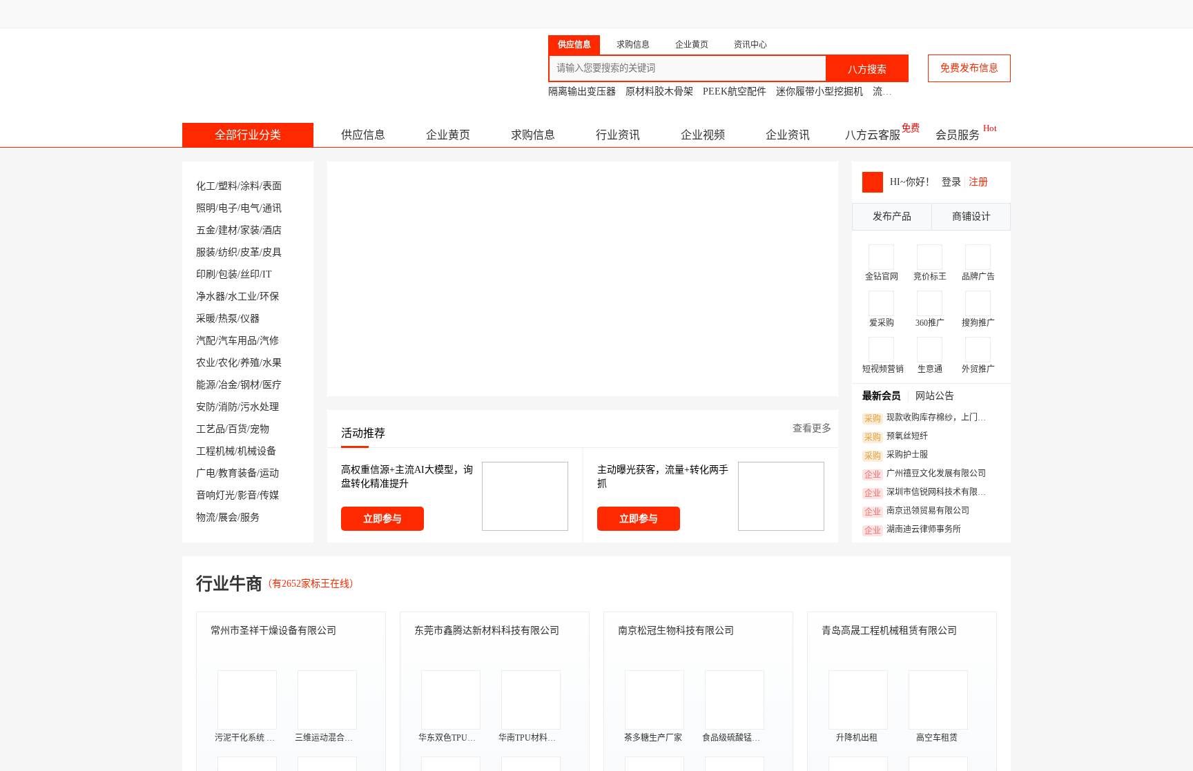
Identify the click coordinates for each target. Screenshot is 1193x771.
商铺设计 (971, 216)
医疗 (272, 385)
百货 (237, 429)
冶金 (227, 385)
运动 (269, 473)
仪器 (250, 318)
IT (267, 274)
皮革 (250, 252)
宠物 (259, 429)
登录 (951, 182)
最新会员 (881, 396)
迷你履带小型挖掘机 (819, 91)
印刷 (205, 274)
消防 (227, 407)
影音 (247, 495)
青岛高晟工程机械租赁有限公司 (889, 630)
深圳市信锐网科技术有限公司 (928, 492)
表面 (272, 186)
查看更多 (812, 428)
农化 (227, 363)
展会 (227, 517)
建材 (227, 230)
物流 (205, 517)
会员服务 (957, 135)
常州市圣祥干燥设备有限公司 (273, 630)
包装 (227, 274)
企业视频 (703, 135)
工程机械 (215, 451)
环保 (269, 296)
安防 (205, 407)
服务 (250, 517)
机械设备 (256, 451)
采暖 (205, 318)
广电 (205, 473)
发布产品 (892, 216)
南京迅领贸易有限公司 (916, 511)
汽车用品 (237, 340)
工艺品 (210, 429)
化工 (205, 186)
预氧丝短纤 (896, 436)
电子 (227, 208)
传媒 (269, 495)
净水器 (210, 296)
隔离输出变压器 (582, 91)
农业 (205, 363)
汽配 (205, 340)
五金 (205, 230)
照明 (205, 208)
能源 (205, 385)
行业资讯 (618, 135)
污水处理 (259, 407)
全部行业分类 (248, 135)
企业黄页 (448, 135)
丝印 (250, 274)
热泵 (227, 318)
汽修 (269, 340)
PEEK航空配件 (734, 91)
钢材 (250, 385)
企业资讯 (788, 135)
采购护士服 (896, 455)
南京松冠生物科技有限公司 (676, 630)
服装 (205, 252)
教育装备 (237, 473)
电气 (250, 208)
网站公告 (934, 396)
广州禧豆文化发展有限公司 (925, 474)
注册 (978, 182)
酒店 (272, 230)
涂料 (250, 186)
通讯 (272, 208)
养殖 (250, 363)
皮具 (272, 252)
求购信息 (533, 135)
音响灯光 (215, 495)
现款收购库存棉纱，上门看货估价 (928, 418)
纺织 (227, 252)
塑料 (227, 186)
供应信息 (363, 135)
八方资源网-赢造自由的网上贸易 (292, 62)
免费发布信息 (969, 68)
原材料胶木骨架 (659, 91)
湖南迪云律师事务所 (912, 530)
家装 (250, 230)
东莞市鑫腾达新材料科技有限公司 (486, 630)
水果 (272, 363)
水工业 (242, 296)
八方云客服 (872, 135)
